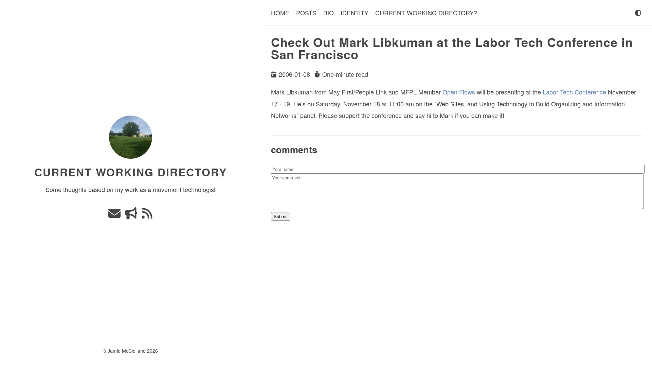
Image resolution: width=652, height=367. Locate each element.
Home (280, 12)
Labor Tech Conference (574, 91)
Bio (328, 12)
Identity (354, 12)
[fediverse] (132, 215)
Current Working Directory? (426, 12)
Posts (306, 12)
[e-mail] (115, 215)
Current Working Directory (130, 172)
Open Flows (458, 91)
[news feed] (147, 215)
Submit (281, 216)
